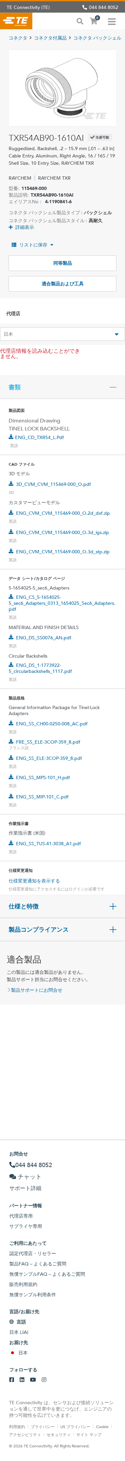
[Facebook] (11, 1380)
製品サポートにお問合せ (36, 990)
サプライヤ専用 (25, 1226)
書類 (15, 387)
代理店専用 (21, 1216)
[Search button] (80, 20)
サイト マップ (88, 1434)
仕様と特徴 (24, 906)
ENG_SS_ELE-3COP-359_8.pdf (49, 758)
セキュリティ (59, 1434)
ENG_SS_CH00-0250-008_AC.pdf (52, 724)
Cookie (102, 1426)
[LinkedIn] (22, 1380)
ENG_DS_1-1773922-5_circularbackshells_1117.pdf (40, 668)
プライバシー (43, 1426)
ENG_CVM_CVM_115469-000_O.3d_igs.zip (62, 532)
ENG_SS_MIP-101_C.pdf (42, 797)
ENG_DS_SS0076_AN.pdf (43, 638)
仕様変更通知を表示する (34, 881)
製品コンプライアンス (39, 929)
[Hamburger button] (112, 21)
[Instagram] (44, 1380)
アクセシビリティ (25, 1434)
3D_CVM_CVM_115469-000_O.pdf (53, 484)
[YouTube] (33, 1380)
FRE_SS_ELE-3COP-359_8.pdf (48, 742)
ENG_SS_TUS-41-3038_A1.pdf (48, 844)
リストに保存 (33, 245)
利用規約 (17, 1426)
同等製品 (62, 263)
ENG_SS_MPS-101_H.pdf (43, 777)
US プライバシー (75, 1426)
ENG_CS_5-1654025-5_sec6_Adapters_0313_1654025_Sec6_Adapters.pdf (62, 603)
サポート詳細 (25, 1188)
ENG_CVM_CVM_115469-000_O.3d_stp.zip (63, 552)
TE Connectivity (16, 21)
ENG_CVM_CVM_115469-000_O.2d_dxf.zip (63, 513)
